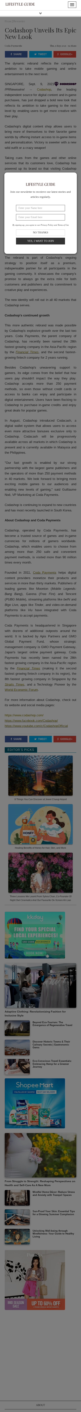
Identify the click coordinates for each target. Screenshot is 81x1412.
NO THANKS (40, 232)
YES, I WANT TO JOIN (40, 241)
